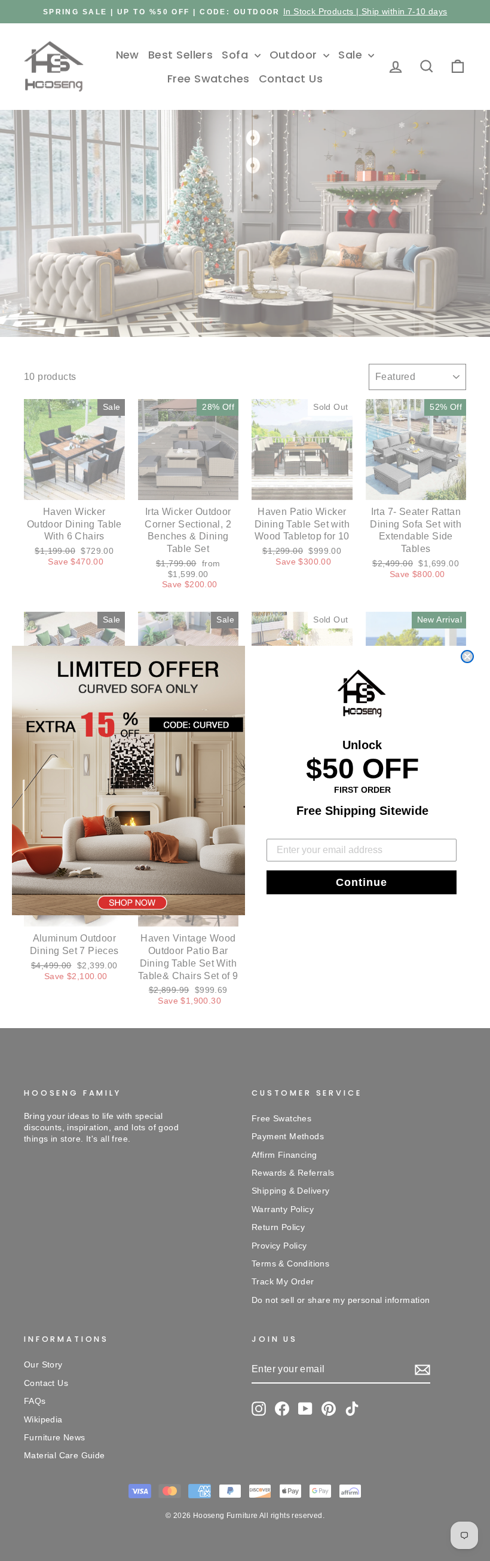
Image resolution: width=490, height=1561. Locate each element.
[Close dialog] (467, 657)
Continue (361, 882)
